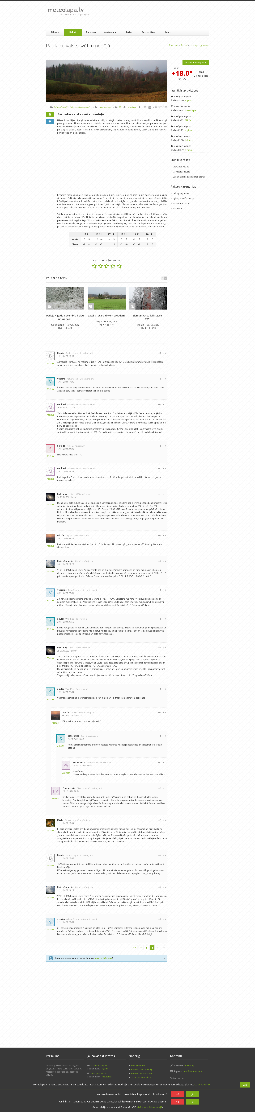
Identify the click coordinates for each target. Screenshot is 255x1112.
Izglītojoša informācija (183, 198)
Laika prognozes (199, 45)
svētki (61, 107)
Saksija (61, 445)
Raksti (72, 32)
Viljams (61, 378)
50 (119, 107)
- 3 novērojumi (105, 762)
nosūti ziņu (190, 1065)
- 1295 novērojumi (81, 535)
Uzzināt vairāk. (202, 1084)
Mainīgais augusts (182, 96)
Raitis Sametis (65, 561)
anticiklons (72, 107)
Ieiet (168, 32)
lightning (62, 494)
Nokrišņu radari (138, 1065)
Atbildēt (50, 363)
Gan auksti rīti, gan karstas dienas (189, 176)
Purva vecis (79, 762)
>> (164, 947)
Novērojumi (110, 32)
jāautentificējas (103, 958)
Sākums (55, 32)
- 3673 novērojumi (83, 494)
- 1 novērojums (86, 561)
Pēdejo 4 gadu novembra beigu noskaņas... (65, 317)
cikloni (80, 107)
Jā (193, 1094)
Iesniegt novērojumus (195, 62)
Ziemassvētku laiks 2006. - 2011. (148, 317)
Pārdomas (178, 208)
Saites (129, 32)
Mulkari (61, 404)
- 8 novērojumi (83, 820)
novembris (87, 107)
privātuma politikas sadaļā (149, 1107)
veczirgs (62, 589)
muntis (140, 324)
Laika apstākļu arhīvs (141, 1077)
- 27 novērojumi (78, 445)
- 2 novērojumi (81, 618)
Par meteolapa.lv (181, 203)
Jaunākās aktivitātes (184, 90)
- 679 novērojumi (86, 378)
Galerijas (91, 32)
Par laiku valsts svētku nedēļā (80, 114)
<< (134, 947)
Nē (177, 1094)
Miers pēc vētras (181, 106)
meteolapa (131, 107)
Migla (99, 321)
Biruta (60, 353)
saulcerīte (63, 618)
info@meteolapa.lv (193, 1071)
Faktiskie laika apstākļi (141, 1069)
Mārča (60, 535)
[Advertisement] (155, 14)
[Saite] (65, 298)
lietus (56, 107)
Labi (245, 1084)
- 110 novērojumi (85, 353)
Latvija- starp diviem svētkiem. (106, 315)
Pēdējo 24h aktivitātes (141, 1073)
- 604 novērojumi (89, 590)
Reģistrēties (148, 32)
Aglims (188, 100)
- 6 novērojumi (88, 404)
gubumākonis (58, 324)
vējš (65, 107)
